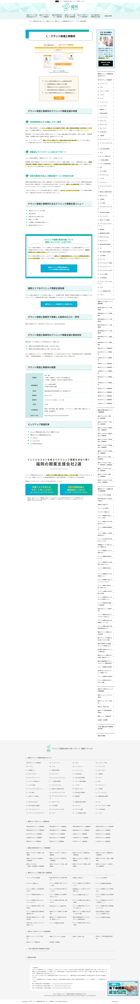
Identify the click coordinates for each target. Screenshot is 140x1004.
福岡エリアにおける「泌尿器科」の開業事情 (105, 452)
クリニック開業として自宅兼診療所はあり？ (105, 534)
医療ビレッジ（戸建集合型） (105, 716)
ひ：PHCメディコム (102, 240)
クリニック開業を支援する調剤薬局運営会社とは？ (105, 627)
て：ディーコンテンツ (103, 216)
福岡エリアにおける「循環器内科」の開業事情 (105, 429)
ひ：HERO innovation (36, 443)
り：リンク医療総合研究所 (104, 291)
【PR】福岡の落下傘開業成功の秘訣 (105, 727)
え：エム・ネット (102, 128)
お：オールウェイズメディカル (105, 144)
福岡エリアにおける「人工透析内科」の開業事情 (105, 481)
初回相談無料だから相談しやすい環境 (57, 84)
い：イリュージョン (103, 117)
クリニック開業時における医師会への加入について (105, 563)
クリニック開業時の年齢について (105, 569)
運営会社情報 (101, 735)
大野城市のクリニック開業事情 (105, 372)
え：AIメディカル (102, 120)
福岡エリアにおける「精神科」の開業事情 (104, 475)
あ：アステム (101, 94)
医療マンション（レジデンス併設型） (105, 696)
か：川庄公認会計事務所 (104, 149)
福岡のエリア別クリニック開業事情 (105, 302)
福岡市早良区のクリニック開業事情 (105, 308)
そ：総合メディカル (103, 195)
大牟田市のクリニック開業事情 (105, 383)
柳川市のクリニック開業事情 (105, 399)
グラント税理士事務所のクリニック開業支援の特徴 (58, 81)
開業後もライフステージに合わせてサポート (59, 87)
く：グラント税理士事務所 (104, 163)
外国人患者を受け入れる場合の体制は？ (105, 500)
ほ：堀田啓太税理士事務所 (104, 244)
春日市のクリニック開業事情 (105, 367)
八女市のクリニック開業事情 (105, 403)
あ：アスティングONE (103, 91)
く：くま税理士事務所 (103, 160)
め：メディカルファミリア (104, 266)
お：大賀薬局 (101, 135)
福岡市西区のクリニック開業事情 (105, 343)
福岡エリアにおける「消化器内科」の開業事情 (105, 440)
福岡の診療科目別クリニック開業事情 (105, 411)
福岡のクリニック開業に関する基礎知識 (105, 490)
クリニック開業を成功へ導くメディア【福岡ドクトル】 (72, 1)
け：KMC (100, 167)
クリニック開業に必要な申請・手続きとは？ (104, 586)
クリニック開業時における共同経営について (105, 575)
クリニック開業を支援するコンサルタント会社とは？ (105, 615)
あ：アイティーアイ (103, 83)
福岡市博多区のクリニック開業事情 (105, 332)
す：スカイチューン (103, 182)
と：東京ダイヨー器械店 (104, 220)
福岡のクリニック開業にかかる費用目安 (105, 633)
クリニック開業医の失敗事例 (105, 667)
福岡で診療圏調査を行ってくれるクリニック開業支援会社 (105, 662)
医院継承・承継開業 (103, 720)
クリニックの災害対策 (103, 508)
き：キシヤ (100, 152)
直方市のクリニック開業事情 (105, 388)
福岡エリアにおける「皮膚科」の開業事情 (104, 417)
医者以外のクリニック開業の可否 (105, 610)
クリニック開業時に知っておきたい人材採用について (105, 598)
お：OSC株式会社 (102, 132)
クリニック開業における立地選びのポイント (105, 522)
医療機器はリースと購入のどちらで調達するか (105, 546)
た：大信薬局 (101, 199)
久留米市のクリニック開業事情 (105, 359)
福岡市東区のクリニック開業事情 (105, 314)
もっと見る (59, 98)
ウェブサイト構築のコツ (104, 512)
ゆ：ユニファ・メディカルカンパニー (105, 282)
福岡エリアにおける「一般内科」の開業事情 (105, 423)
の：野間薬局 (101, 229)
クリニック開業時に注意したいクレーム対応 (105, 516)
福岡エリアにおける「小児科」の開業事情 (104, 469)
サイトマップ (115, 1001)
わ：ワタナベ (33, 437)
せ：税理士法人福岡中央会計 (105, 192)
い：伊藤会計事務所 (103, 113)
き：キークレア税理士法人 (104, 156)
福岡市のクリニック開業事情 (105, 348)
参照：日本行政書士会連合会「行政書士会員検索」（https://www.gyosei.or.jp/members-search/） (52, 987)
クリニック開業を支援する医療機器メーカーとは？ (105, 621)
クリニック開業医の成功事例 (105, 676)
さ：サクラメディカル (103, 175)
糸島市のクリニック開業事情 (105, 363)
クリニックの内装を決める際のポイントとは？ (105, 540)
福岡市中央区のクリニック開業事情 (105, 326)
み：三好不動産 (101, 255)
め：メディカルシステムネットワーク (105, 224)
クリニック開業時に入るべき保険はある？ (105, 551)
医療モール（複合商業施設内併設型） (105, 711)
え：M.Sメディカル (102, 124)
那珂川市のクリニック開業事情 (105, 378)
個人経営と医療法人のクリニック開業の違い (105, 650)
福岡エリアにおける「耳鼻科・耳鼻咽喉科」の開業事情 (105, 463)
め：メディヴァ (101, 259)
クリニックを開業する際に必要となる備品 (105, 592)
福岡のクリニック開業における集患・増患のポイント (105, 656)
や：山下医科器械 (102, 278)
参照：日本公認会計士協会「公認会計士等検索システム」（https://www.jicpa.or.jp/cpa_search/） (51, 985)
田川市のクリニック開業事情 (105, 80)
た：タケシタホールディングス (105, 208)
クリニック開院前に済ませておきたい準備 (105, 681)
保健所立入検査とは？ (103, 504)
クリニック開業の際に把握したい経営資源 (105, 604)
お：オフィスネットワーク (104, 139)
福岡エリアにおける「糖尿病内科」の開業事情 (105, 434)
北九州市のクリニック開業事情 (105, 353)
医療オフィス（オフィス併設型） (105, 702)
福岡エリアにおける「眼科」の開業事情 (105, 458)
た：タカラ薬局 (101, 203)
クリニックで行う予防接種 (104, 495)
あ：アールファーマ (103, 102)
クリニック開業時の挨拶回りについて (105, 557)
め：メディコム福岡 (103, 274)
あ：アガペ (100, 87)
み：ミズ (100, 248)
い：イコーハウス (35, 440)
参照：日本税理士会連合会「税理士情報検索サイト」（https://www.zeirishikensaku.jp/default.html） (52, 983)
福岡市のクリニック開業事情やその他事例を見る (59, 304)
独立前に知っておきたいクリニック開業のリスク (105, 671)
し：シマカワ (101, 178)
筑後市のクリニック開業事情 (105, 396)
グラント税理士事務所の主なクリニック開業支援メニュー (60, 92)
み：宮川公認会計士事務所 (104, 251)
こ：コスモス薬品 (102, 171)
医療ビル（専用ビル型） (104, 706)
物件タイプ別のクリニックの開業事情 (105, 690)
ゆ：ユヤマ (100, 287)
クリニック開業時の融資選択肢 (105, 528)
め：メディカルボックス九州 (105, 270)
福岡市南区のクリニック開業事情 (105, 337)
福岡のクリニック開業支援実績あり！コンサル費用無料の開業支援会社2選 (58, 268)
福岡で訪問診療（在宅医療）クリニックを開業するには (105, 644)
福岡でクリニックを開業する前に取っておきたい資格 (105, 639)
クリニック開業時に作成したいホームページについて (105, 580)
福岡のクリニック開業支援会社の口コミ (40, 435)
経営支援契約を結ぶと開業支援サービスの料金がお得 (61, 90)
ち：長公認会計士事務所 (104, 212)
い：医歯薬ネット (102, 109)
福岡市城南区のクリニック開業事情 (105, 320)
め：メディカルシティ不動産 (105, 263)
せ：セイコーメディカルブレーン (105, 187)
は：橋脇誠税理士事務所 (104, 233)
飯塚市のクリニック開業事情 (105, 392)
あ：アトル (100, 98)
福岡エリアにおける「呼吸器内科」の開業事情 (105, 446)
